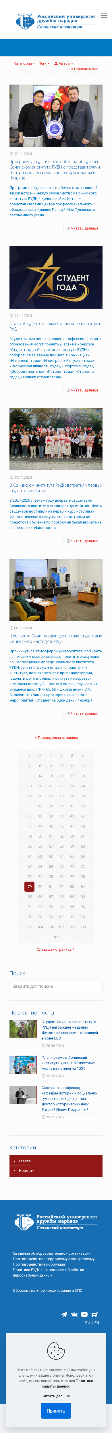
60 (83, 846)
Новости (26, 1170)
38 (40, 816)
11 (72, 766)
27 (51, 796)
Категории (23, 63)
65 (72, 856)
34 (61, 806)
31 (30, 806)
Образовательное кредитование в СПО (47, 1290)
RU (87, 1323)
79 (30, 886)
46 (61, 826)
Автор (64, 63)
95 (72, 907)
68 (40, 866)
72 (83, 866)
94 (61, 907)
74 (40, 876)
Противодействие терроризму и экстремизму (53, 1259)
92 (40, 907)
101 (72, 917)
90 (83, 897)
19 (30, 786)
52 (61, 836)
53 (72, 836)
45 (51, 826)
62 (40, 856)
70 (61, 866)
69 (51, 866)
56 (40, 846)
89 (72, 897)
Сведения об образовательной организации (51, 1253)
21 (51, 786)
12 (83, 766)
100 (61, 917)
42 (83, 816)
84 (83, 886)
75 (51, 876)
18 (83, 776)
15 (51, 776)
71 (72, 866)
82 (61, 886)
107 (72, 927)
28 (61, 796)
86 (40, 897)
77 (72, 876)
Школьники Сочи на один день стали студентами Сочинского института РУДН (55, 638)
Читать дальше (84, 228)
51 (51, 836)
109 (56, 937)
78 (83, 876)
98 (40, 917)
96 (83, 907)
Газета (25, 1161)
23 (72, 786)
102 (83, 917)
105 (51, 927)
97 (30, 917)
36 (83, 806)
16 (61, 776)
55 (30, 846)
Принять (56, 1411)
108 (83, 927)
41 (72, 816)
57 (51, 846)
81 (51, 886)
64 (61, 856)
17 (72, 776)
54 (83, 836)
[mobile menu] (104, 16)
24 (83, 786)
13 (30, 776)
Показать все (86, 69)
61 (30, 856)
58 (61, 846)
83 (72, 886)
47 (72, 826)
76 (61, 876)
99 (51, 917)
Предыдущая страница (58, 737)
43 (30, 826)
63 (51, 856)
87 (51, 897)
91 (30, 907)
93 (51, 907)
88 (61, 897)
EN (96, 1323)
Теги (43, 63)
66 (83, 856)
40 (61, 816)
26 (40, 796)
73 (30, 876)
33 (51, 806)
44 (40, 826)
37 (30, 816)
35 (72, 806)
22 (61, 786)
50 (40, 836)
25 (30, 796)
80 (40, 886)
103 (29, 927)
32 (40, 806)
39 (51, 816)
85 (30, 897)
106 (61, 927)
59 (72, 846)
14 (40, 776)
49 (30, 836)
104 (40, 927)
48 (83, 826)
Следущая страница (54, 949)
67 (30, 866)
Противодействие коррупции (39, 1264)
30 (83, 796)
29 (72, 796)
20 (40, 786)
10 (61, 766)
